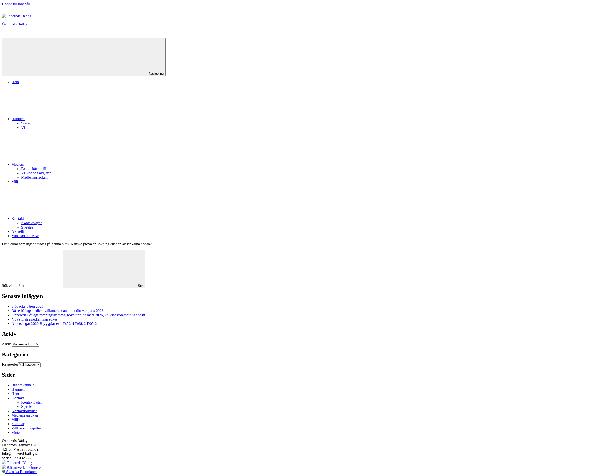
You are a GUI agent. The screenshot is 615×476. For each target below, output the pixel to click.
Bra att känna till (33, 169)
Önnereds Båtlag (14, 24)
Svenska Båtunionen (21, 472)
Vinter (26, 127)
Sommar (27, 123)
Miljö (16, 182)
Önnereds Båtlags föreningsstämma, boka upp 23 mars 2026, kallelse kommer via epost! (78, 315)
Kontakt (18, 219)
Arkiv (6, 344)
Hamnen (18, 119)
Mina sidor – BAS (25, 236)
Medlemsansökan (34, 177)
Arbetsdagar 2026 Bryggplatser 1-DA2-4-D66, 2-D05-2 (54, 324)
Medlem (18, 164)
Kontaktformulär (24, 411)
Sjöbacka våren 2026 (27, 306)
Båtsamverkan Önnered (24, 467)
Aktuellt (18, 231)
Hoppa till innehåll (16, 4)
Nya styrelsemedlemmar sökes (34, 319)
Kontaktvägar (31, 223)
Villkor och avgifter (36, 173)
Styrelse (27, 227)
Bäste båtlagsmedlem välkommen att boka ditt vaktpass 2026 (58, 311)
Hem (15, 82)
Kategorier (10, 364)
